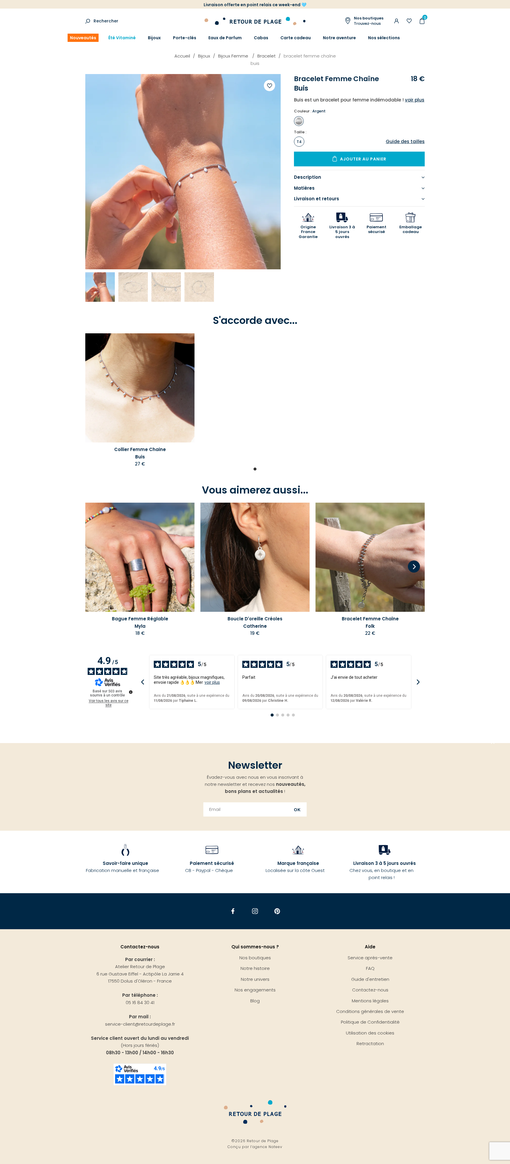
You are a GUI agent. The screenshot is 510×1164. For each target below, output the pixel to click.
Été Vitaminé (122, 38)
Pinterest (277, 911)
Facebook (233, 911)
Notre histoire (255, 968)
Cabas (261, 38)
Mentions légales (370, 1001)
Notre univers (255, 979)
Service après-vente (370, 958)
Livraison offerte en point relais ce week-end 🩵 (255, 5)
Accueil (182, 56)
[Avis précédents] (142, 682)
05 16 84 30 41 (140, 1002)
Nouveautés (83, 38)
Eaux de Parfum (225, 38)
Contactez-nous (370, 990)
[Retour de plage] (255, 20)
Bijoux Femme (233, 56)
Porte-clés (184, 38)
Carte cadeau (295, 38)
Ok (297, 809)
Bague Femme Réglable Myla (140, 622)
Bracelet (266, 56)
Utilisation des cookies (370, 1033)
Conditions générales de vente (370, 1011)
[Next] (414, 567)
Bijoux (154, 38)
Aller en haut (492, 743)
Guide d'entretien (370, 979)
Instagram (255, 911)
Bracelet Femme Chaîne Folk (370, 622)
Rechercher (106, 21)
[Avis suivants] (418, 682)
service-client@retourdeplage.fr (140, 1024)
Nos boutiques (255, 958)
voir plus (212, 682)
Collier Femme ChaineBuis (140, 453)
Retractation (370, 1043)
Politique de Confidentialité (370, 1022)
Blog (255, 1001)
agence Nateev (267, 1146)
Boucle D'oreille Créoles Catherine (255, 622)
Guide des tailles (405, 141)
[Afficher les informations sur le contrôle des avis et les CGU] (130, 692)
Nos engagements (255, 990)
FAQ (370, 968)
